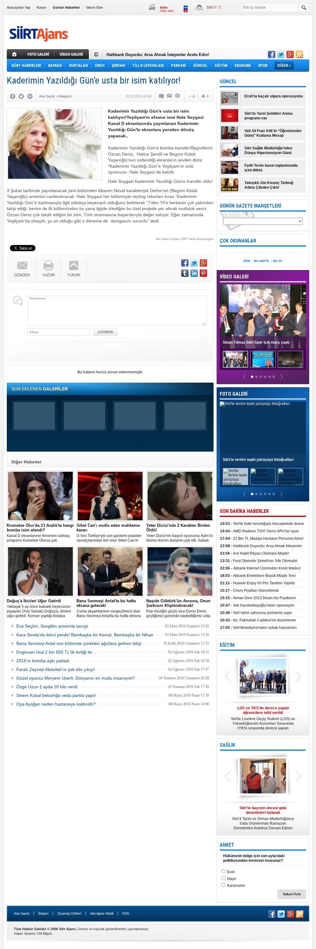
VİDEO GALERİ (234, 277)
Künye (41, 7)
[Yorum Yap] (161, 96)
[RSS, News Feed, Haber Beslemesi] (299, 54)
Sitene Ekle (94, 7)
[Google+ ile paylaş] (290, 54)
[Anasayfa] (14, 54)
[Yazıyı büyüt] (205, 96)
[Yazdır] (178, 96)
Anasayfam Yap (18, 7)
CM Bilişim (44, 933)
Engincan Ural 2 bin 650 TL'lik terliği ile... (56, 652)
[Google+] (30, 96)
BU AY (277, 261)
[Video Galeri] (72, 54)
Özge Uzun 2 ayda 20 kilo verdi (46, 686)
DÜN (246, 261)
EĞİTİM (227, 645)
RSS (125, 913)
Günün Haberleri (66, 7)
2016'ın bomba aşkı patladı (42, 660)
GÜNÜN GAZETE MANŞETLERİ (250, 206)
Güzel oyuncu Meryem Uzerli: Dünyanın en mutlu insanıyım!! (75, 678)
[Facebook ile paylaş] (271, 54)
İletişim (43, 913)
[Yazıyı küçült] (191, 96)
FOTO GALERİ (233, 394)
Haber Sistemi (24, 933)
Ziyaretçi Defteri (69, 913)
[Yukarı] (74, 268)
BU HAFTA (261, 261)
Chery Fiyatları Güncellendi (249, 590)
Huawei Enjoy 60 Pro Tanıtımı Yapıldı (257, 583)
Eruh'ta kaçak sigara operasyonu (273, 96)
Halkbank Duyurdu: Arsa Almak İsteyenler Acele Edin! (157, 54)
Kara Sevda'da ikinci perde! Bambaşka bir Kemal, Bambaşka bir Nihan (84, 634)
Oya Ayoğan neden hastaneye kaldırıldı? (56, 704)
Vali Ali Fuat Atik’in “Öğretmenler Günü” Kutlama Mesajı (273, 133)
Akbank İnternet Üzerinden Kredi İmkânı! (260, 568)
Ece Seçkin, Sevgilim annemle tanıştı (52, 626)
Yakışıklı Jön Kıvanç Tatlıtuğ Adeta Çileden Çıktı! (268, 185)
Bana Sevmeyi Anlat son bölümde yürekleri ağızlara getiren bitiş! (79, 643)
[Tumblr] (185, 273)
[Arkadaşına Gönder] (170, 96)
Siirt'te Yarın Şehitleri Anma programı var (268, 115)
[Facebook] (12, 96)
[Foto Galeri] (39, 54)
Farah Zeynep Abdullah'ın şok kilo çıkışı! (55, 669)
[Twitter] (21, 96)
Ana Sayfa (21, 913)
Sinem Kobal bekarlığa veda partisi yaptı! (56, 695)
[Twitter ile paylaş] (281, 54)
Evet (231, 872)
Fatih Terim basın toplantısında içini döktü (271, 167)
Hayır (231, 879)
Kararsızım (236, 885)
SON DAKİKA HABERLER (244, 511)
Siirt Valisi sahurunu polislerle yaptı (256, 613)
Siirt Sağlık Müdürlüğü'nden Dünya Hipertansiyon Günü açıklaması (268, 150)
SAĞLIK (227, 745)
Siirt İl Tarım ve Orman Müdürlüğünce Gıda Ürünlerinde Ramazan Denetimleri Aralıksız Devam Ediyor (263, 818)
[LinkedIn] (194, 273)
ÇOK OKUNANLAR (238, 241)
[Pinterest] (203, 273)
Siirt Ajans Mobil (101, 913)
